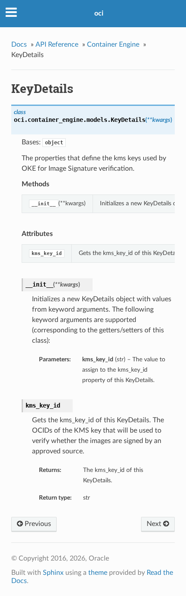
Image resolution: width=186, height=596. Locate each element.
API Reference (56, 44)
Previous (37, 523)
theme (97, 572)
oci (98, 13)
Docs (19, 44)
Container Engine (113, 44)
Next (155, 523)
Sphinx (53, 572)
